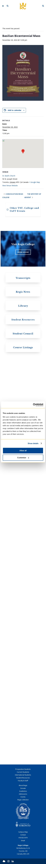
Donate (23, 788)
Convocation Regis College (12, 195)
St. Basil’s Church (8, 176)
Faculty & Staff (23, 781)
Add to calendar (14, 110)
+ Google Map (34, 182)
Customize (21, 458)
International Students (23, 775)
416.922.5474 (23, 838)
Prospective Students (23, 769)
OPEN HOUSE (23, 252)
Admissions (23, 794)
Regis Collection (23, 800)
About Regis (23, 785)
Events (23, 797)
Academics (23, 791)
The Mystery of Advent (32, 195)
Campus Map (23, 832)
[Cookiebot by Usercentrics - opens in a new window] (33, 404)
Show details (33, 443)
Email (23, 840)
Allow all (23, 451)
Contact (23, 835)
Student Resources (23, 778)
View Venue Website (10, 185)
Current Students (23, 772)
